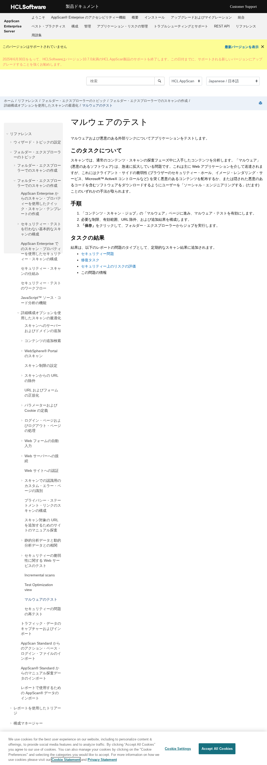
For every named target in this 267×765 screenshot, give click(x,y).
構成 (74, 26)
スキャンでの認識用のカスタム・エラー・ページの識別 (43, 485)
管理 (87, 26)
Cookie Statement (66, 760)
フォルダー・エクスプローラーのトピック (74, 101)
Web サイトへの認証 (42, 470)
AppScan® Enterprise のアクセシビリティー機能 (88, 17)
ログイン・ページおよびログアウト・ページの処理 (43, 425)
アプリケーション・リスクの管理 (122, 26)
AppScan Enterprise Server (13, 26)
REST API (222, 26)
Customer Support (243, 7)
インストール (154, 17)
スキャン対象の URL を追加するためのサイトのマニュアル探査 (43, 525)
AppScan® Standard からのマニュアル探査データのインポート (41, 673)
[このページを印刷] (261, 103)
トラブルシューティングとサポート (181, 26)
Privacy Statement (102, 760)
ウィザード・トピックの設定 (37, 142)
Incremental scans (40, 575)
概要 (135, 17)
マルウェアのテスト (97, 105)
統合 (241, 17)
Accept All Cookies (217, 749)
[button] (8, 134)
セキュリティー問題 (97, 254)
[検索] (159, 81)
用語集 (37, 35)
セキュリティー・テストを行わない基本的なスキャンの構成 (41, 229)
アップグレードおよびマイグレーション (201, 17)
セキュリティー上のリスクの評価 (108, 266)
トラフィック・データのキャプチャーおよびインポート (41, 628)
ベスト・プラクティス (48, 26)
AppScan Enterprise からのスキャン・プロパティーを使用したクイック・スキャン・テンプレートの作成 (41, 203)
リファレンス (246, 26)
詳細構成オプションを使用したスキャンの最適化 (41, 105)
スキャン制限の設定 (41, 365)
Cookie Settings (178, 749)
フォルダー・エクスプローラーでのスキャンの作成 (149, 101)
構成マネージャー (28, 723)
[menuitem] (38, 17)
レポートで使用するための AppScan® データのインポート (41, 693)
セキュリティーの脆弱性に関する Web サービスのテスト (43, 560)
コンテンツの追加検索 (43, 341)
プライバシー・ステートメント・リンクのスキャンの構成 (43, 505)
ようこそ (38, 17)
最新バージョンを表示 (242, 47)
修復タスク (90, 260)
